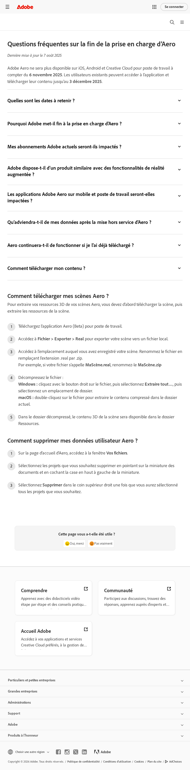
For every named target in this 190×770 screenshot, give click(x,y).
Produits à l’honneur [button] (23, 735)
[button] (154, 7)
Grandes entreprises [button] (22, 691)
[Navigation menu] (7, 7)
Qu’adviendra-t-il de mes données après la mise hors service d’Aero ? (79, 222)
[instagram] (67, 751)
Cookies (139, 761)
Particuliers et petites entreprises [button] (31, 680)
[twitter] (75, 751)
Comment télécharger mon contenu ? (46, 268)
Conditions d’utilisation (117, 761)
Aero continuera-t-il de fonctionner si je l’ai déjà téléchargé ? (70, 245)
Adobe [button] (13, 724)
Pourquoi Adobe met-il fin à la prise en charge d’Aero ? (64, 124)
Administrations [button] (19, 702)
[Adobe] (25, 7)
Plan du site (154, 761)
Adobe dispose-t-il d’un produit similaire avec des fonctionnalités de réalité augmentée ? (85, 171)
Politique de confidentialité (83, 761)
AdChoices (175, 761)
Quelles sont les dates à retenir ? (41, 101)
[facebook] (58, 751)
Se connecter (174, 7)
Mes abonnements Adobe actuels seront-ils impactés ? (64, 147)
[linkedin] (84, 751)
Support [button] (14, 713)
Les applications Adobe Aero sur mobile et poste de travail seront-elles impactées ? (81, 197)
